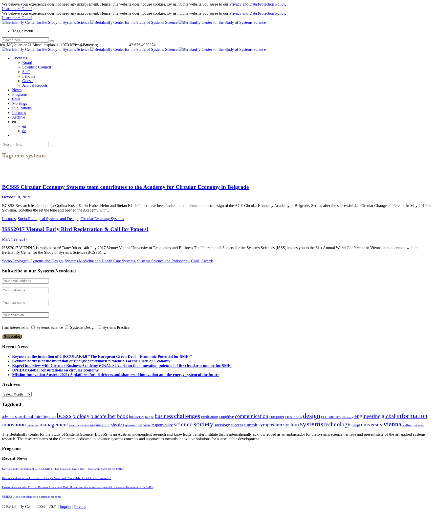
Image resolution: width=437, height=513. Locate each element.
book (122, 416)
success (237, 425)
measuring (75, 425)
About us (19, 58)
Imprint (65, 506)
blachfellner (103, 416)
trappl (356, 425)
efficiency (347, 417)
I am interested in (15, 327)
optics (85, 425)
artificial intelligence (37, 416)
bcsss (64, 415)
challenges (187, 416)
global (388, 416)
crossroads (293, 416)
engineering (367, 416)
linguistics (32, 425)
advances (9, 416)
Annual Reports (35, 85)
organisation (100, 425)
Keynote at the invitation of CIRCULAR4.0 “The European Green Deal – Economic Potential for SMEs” (102, 356)
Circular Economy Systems (102, 219)
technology (337, 424)
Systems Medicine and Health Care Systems (100, 261)
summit (250, 424)
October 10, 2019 (16, 197)
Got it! (26, 9)
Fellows (28, 76)
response (144, 425)
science (183, 424)
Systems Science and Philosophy (163, 261)
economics (331, 416)
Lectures (19, 112)
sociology (222, 425)
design (311, 415)
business (164, 416)
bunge (149, 417)
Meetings (19, 103)
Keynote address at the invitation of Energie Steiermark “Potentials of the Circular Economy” (92, 361)
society (203, 424)
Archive (18, 117)
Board (27, 62)
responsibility (162, 425)
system (291, 424)
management (53, 424)
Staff (26, 71)
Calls (16, 99)
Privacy (80, 506)
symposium (270, 424)
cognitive (226, 416)
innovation (14, 424)
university (372, 425)
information (411, 415)
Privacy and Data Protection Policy (257, 4)
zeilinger (418, 425)
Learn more (11, 9)
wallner (407, 425)
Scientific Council (36, 67)
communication (251, 416)
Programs (19, 94)
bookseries (136, 417)
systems (311, 424)
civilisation (209, 417)
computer (276, 416)
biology (81, 416)
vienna (392, 424)
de (24, 131)
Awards (207, 261)
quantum (131, 425)
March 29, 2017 (15, 239)
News (16, 90)
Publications (22, 108)
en (24, 126)
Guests (27, 81)
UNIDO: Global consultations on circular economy (55, 370)
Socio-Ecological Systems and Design (48, 219)
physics (117, 425)
